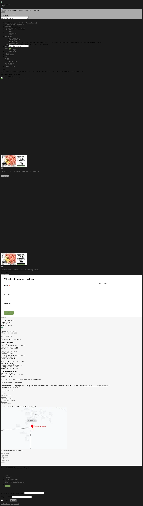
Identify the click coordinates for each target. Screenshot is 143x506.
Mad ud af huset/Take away (15, 29)
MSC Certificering (7, 398)
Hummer (8, 45)
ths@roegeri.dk (10, 331)
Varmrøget (13, 51)
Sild (6, 56)
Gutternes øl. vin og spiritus (14, 24)
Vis (2, 168)
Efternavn (7, 303)
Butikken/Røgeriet (11, 26)
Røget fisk (8, 36)
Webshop (8, 476)
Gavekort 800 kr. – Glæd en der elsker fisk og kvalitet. (20, 270)
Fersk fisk (8, 29)
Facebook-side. (12, 387)
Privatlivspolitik (6, 403)
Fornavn (7, 294)
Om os (3, 393)
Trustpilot (105, 385)
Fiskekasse (5, 453)
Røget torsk (13, 43)
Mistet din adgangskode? (10, 504)
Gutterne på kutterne (12, 481)
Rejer (7, 53)
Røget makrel (14, 41)
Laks (10, 31)
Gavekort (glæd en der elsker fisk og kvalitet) (21, 23)
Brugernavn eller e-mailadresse (12, 493)
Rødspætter (9, 55)
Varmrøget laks (14, 39)
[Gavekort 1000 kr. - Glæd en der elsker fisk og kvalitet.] (14, 167)
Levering (4, 397)
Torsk (11, 34)
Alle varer (8, 26)
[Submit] (10, 48)
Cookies (4, 402)
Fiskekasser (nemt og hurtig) (15, 28)
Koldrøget (12, 50)
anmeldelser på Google (92, 385)
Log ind (13, 500)
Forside (3, 10)
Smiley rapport (6, 395)
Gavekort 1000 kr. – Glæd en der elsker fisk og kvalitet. (20, 171)
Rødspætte (13, 33)
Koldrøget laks (14, 38)
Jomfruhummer (10, 46)
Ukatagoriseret (10, 66)
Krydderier (8, 65)
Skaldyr (7, 58)
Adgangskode (6, 497)
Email (7, 286)
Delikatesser (9, 63)
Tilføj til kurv (5, 176)
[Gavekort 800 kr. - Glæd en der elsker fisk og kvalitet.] (14, 265)
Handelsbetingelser (8, 400)
